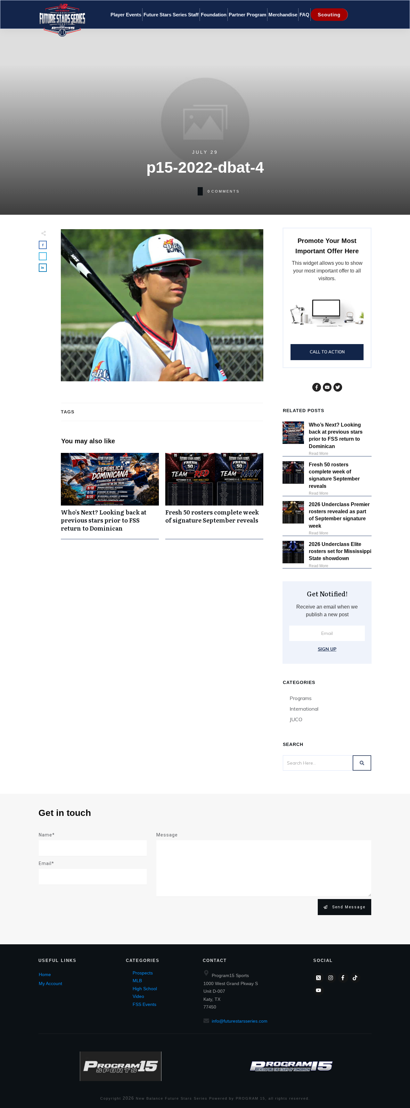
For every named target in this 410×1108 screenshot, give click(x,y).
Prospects (143, 972)
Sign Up (327, 649)
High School (145, 988)
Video (138, 996)
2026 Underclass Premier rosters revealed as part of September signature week (339, 515)
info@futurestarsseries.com (239, 1021)
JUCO (296, 719)
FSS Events (144, 1004)
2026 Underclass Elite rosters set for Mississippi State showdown (340, 551)
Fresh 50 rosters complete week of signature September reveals (214, 496)
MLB (137, 980)
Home (45, 974)
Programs (301, 698)
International (304, 708)
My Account (50, 983)
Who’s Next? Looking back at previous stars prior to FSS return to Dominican (110, 496)
